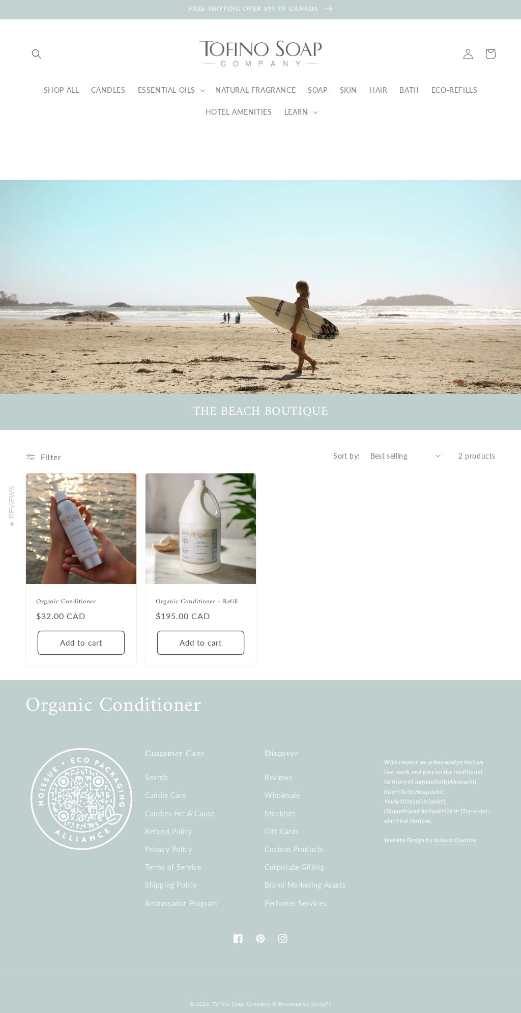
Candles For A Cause (180, 813)
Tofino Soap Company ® (245, 1004)
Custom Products (294, 849)
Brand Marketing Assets (305, 885)
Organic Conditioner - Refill (197, 602)
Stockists (280, 813)
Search (156, 777)
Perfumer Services (295, 903)
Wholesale (282, 795)
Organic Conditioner (66, 602)
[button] (36, 54)
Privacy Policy (168, 849)
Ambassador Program (181, 903)
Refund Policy (168, 831)
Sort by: (346, 455)
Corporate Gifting (294, 867)
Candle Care (165, 795)
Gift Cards (282, 831)
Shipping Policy (171, 885)
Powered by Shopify (305, 1004)
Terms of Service (173, 867)
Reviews (278, 777)
